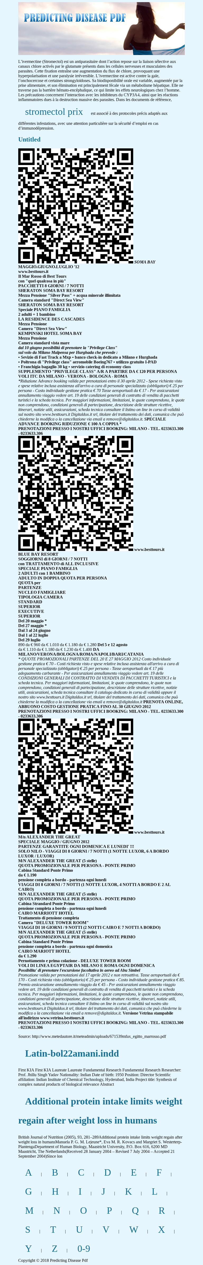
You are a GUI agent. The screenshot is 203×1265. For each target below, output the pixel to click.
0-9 (83, 1248)
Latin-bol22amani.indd (72, 1053)
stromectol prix (54, 111)
